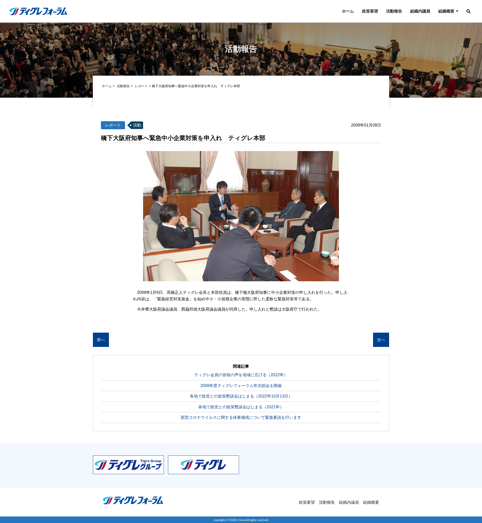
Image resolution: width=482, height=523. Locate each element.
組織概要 (446, 11)
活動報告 (394, 11)
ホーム (348, 11)
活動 (137, 125)
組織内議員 (420, 11)
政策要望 (370, 11)
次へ (381, 340)
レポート (141, 86)
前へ (101, 340)
